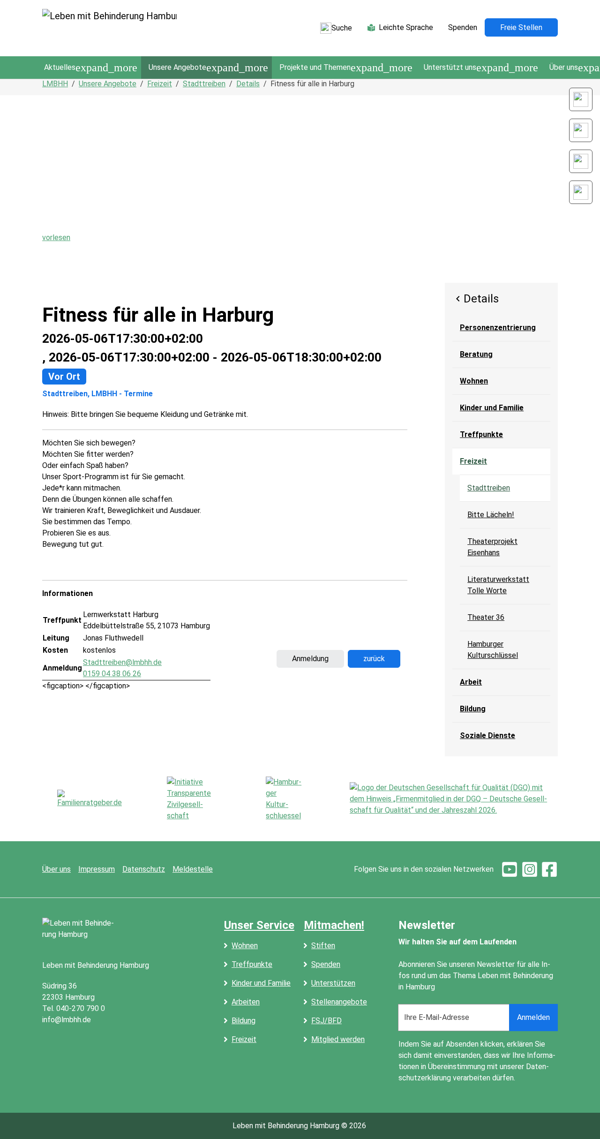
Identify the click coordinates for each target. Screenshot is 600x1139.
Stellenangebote (339, 1001)
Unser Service (259, 925)
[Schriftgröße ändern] (580, 99)
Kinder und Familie (261, 983)
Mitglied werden (338, 1039)
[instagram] (529, 869)
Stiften (323, 945)
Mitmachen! (334, 925)
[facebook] (549, 869)
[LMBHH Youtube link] (580, 192)
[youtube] (509, 869)
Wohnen (245, 945)
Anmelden (533, 1017)
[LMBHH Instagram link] (580, 130)
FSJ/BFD (326, 1020)
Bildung (243, 1020)
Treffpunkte (252, 964)
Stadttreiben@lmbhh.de (122, 662)
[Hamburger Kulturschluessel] (285, 799)
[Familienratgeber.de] (89, 799)
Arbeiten (246, 1001)
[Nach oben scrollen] (579, 1118)
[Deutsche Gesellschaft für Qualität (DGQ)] (454, 799)
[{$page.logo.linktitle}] (109, 28)
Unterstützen (333, 983)
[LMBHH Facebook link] (580, 161)
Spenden (325, 964)
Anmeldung (310, 658)
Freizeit (244, 1039)
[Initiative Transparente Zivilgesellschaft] (194, 799)
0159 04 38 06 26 (112, 673)
